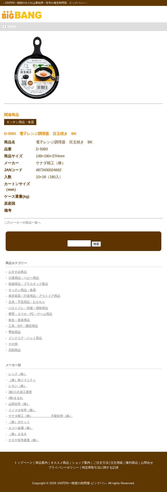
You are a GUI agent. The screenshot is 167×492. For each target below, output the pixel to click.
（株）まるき (17, 434)
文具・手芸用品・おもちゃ (26, 302)
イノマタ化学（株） (22, 410)
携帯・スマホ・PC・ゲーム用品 (30, 314)
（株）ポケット (19, 422)
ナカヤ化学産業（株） (23, 440)
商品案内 (41, 462)
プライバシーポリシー (63, 467)
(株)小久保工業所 (20, 392)
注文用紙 (116, 462)
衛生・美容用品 (19, 320)
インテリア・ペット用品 (25, 338)
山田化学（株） (19, 404)
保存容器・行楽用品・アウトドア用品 (34, 296)
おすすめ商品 (17, 272)
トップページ (23, 462)
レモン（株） (17, 386)
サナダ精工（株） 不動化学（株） (40, 416)
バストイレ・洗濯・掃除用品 (28, 308)
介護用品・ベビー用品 (23, 277)
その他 (13, 344)
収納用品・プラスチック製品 (28, 284)
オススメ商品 (60, 462)
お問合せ (147, 462)
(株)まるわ (15, 398)
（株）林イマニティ (22, 380)
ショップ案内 (81, 462)
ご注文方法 (101, 462)
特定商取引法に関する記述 (100, 467)
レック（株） (17, 374)
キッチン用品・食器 (20, 122)
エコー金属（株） (20, 428)
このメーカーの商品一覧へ (22, 222)
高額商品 (14, 350)
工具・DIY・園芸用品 (23, 326)
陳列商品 (132, 462)
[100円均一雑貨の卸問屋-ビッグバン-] (22, 17)
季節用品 (14, 332)
